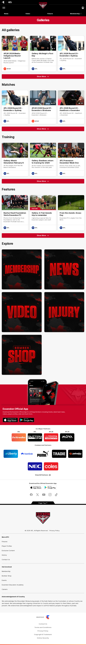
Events (4, 580)
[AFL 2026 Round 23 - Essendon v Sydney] (71, 54)
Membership (75, 13)
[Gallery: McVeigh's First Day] (43, 54)
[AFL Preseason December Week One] (71, 159)
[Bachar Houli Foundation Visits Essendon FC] (15, 212)
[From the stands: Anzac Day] (71, 212)
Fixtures (4, 541)
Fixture (50, 13)
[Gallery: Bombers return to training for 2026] (43, 159)
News (6, 13)
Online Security (43, 638)
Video (28, 13)
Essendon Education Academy (12, 585)
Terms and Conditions (42, 627)
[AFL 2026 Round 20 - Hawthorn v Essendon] (71, 107)
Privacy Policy (54, 530)
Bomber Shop (6, 576)
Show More (44, 77)
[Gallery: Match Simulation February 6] (15, 159)
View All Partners (41, 475)
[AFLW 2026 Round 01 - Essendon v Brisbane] (43, 107)
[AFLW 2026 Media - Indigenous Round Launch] (15, 54)
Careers (5, 589)
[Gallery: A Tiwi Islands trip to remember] (43, 212)
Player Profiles (7, 546)
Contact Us (6, 559)
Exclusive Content (8, 550)
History (4, 555)
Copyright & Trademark (43, 634)
